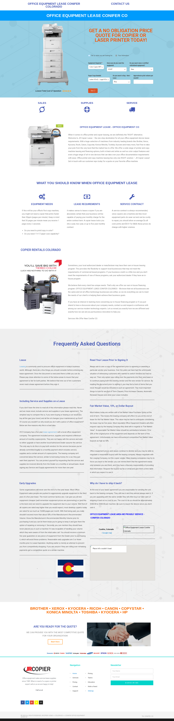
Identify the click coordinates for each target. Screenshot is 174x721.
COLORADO (59, 715)
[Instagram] (41, 703)
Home (75, 673)
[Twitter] (27, 703)
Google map (107, 533)
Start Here (55, 642)
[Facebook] (23, 703)
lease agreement (50, 432)
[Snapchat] (36, 703)
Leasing (23, 366)
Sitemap (91, 691)
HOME (51, 715)
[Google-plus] (32, 703)
